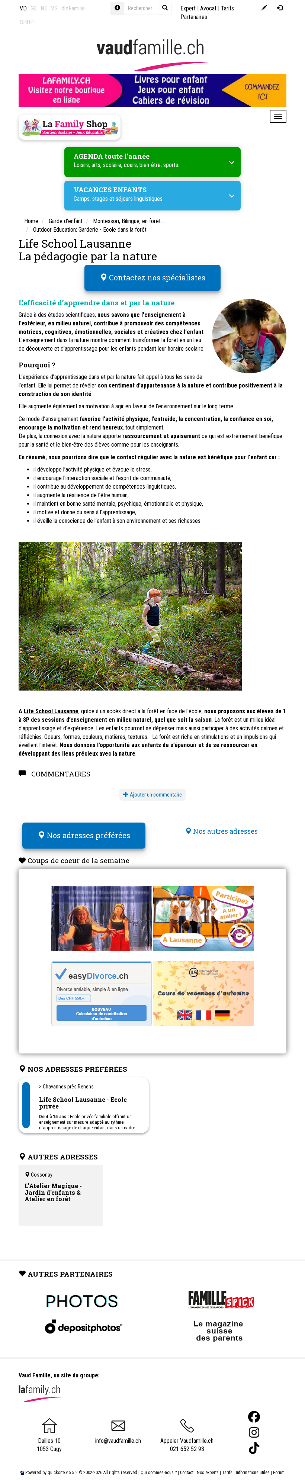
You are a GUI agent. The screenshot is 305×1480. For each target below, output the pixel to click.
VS (54, 8)
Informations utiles (253, 1472)
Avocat (208, 8)
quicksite (56, 1472)
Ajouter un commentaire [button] (155, 794)
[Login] (279, 8)
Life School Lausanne (51, 711)
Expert (188, 8)
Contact (186, 1472)
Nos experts (208, 1472)
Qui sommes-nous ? (159, 1472)
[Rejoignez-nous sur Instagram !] (254, 1432)
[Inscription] (264, 8)
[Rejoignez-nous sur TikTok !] (254, 1448)
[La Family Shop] (70, 127)
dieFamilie (73, 8)
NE (44, 8)
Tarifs (227, 1472)
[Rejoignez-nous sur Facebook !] (254, 1417)
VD (23, 8)
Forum (279, 1472)
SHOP (27, 22)
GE (33, 8)
